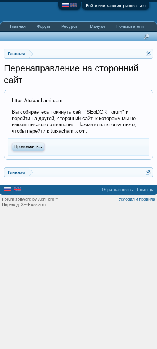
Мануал (97, 26)
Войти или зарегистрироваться (116, 5)
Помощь (145, 189)
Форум (43, 26)
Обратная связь (117, 189)
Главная (18, 26)
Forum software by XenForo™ (30, 199)
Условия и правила (137, 199)
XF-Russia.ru (33, 204)
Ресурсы (69, 26)
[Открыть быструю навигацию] (148, 53)
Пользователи (130, 26)
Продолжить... (28, 147)
